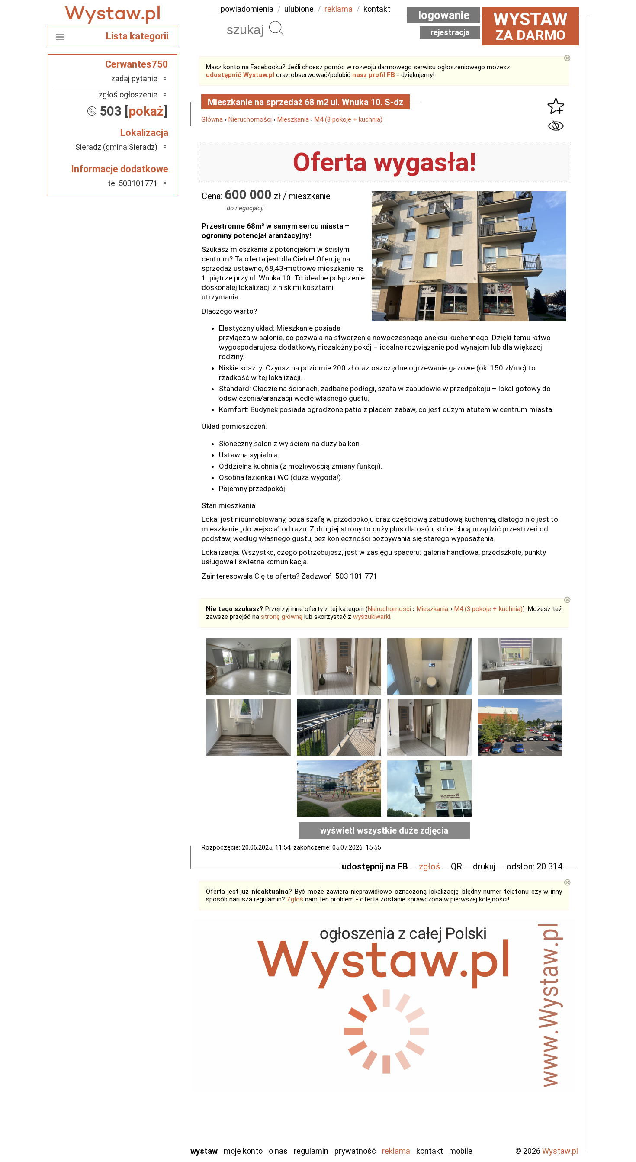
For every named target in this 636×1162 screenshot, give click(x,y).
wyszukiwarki (371, 617)
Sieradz (146, 1080)
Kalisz (148, 1021)
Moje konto (243, 1151)
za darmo (530, 26)
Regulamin (311, 1151)
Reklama (396, 1151)
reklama (338, 8)
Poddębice (140, 1068)
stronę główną (281, 617)
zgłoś (429, 866)
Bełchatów (140, 986)
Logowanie (443, 15)
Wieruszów (140, 1127)
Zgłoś (295, 899)
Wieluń (147, 1115)
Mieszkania (293, 119)
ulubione (299, 8)
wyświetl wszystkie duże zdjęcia (384, 830)
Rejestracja (449, 32)
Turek (148, 1103)
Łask (150, 998)
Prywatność (355, 1151)
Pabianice (142, 1045)
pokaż (146, 111)
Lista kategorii (137, 36)
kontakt (376, 8)
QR (456, 866)
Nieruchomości (250, 119)
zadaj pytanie (134, 78)
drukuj (484, 866)
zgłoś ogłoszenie (128, 94)
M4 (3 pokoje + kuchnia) (348, 119)
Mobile (460, 1151)
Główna (212, 119)
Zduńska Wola (136, 1138)
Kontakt (429, 1151)
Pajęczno (143, 1057)
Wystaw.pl (560, 1151)
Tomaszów (140, 1092)
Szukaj (276, 28)
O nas (278, 1151)
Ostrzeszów (138, 1033)
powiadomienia (247, 8)
